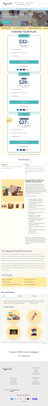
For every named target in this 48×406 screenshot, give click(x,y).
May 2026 (34, 296)
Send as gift (25, 66)
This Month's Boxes (36, 378)
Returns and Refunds (35, 373)
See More (45, 343)
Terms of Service (13, 378)
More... (29, 4)
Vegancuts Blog (36, 367)
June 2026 (19, 296)
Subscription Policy (13, 383)
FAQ (36, 379)
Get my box (6, 22)
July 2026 (4, 296)
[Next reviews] (47, 167)
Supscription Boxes (19, 3)
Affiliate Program (35, 381)
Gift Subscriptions (21, 4)
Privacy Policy (13, 379)
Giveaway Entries (35, 383)
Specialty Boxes (30, 3)
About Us (36, 369)
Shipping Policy (13, 381)
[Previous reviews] (1, 167)
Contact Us (36, 371)
